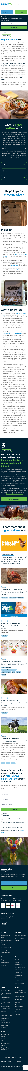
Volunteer (18, 969)
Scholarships (19, 1006)
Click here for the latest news (14, 494)
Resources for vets (6, 1015)
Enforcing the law (6, 952)
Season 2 (4, 712)
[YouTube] (13, 1057)
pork (13, 672)
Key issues (18, 932)
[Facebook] (9, 1057)
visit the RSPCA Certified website (13, 333)
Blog (2, 960)
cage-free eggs (6, 672)
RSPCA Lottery (19, 983)
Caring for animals (6, 940)
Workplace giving (20, 967)
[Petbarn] (8, 905)
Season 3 (4, 635)
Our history (18, 1012)
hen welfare (13, 597)
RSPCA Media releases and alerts (12, 827)
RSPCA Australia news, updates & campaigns (13, 814)
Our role (3, 932)
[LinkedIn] (6, 1057)
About (17, 987)
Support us (18, 957)
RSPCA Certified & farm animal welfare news (14, 823)
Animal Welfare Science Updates (12, 819)
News (2, 957)
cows (8, 763)
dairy (3, 763)
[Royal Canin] (3, 905)
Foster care (18, 975)
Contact (17, 1014)
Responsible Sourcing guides (18, 270)
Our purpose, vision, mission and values (20, 992)
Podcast (3, 965)
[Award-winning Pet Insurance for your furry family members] (4, 923)
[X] (2, 1057)
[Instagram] (16, 1057)
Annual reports (19, 996)
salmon (18, 672)
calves (13, 763)
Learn (3, 987)
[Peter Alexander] (18, 905)
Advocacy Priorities (20, 935)
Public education (6, 947)
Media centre (5, 962)
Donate (17, 960)
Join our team (19, 1009)
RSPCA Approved (6, 667)
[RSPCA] (6, 4)
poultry (4, 674)
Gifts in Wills (18, 972)
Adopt (3, 1031)
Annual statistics (19, 999)
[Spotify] (20, 1057)
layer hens (4, 597)
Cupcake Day (19, 980)
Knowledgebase (5, 990)
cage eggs (21, 597)
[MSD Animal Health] (13, 905)
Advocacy (4, 950)
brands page (14, 265)
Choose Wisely (5, 1022)
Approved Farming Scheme (9, 669)
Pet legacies (18, 978)
